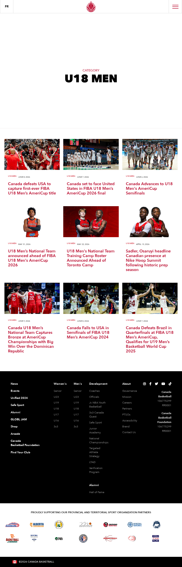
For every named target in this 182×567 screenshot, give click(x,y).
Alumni (15, 412)
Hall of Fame (96, 492)
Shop (14, 427)
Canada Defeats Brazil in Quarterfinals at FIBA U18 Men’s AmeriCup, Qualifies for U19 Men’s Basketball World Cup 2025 (150, 340)
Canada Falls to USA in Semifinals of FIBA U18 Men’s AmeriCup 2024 (88, 333)
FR (7, 6)
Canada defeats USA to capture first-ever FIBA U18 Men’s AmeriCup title (32, 189)
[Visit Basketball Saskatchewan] (58, 525)
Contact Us (129, 432)
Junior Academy (95, 430)
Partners (127, 408)
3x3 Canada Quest (96, 414)
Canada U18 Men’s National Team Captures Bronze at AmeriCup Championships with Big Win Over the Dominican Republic (31, 340)
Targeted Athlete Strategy (94, 452)
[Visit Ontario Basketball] (110, 524)
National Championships (98, 440)
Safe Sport (17, 405)
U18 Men (12, 176)
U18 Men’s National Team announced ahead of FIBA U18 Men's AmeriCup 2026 (32, 258)
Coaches (94, 391)
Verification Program (96, 470)
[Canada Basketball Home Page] (91, 6)
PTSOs (126, 414)
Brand (126, 426)
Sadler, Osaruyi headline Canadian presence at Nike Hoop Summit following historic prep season (148, 260)
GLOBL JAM (19, 419)
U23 (56, 397)
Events (15, 391)
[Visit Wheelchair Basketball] (132, 538)
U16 (56, 420)
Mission (126, 397)
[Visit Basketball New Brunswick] (12, 538)
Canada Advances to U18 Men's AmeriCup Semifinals (149, 189)
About (126, 384)
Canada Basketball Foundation (25, 443)
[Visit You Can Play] (155, 538)
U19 (56, 402)
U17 (56, 414)
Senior (57, 391)
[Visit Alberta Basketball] (37, 524)
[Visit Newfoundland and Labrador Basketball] (83, 538)
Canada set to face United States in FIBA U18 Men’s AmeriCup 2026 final (91, 189)
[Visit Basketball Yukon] (110, 538)
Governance (129, 391)
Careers (127, 402)
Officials (94, 397)
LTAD (92, 462)
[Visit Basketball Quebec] (135, 525)
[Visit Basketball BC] (12, 524)
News (14, 384)
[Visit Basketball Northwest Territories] (156, 524)
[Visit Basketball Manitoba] (86, 524)
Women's (60, 384)
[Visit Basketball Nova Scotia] (34, 538)
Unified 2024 (19, 398)
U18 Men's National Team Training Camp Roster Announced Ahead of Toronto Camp (91, 258)
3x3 (56, 426)
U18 (56, 408)
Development (98, 384)
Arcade (15, 434)
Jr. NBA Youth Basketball (97, 404)
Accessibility (129, 420)
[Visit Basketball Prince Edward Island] (58, 538)
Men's (78, 384)
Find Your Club (20, 452)
